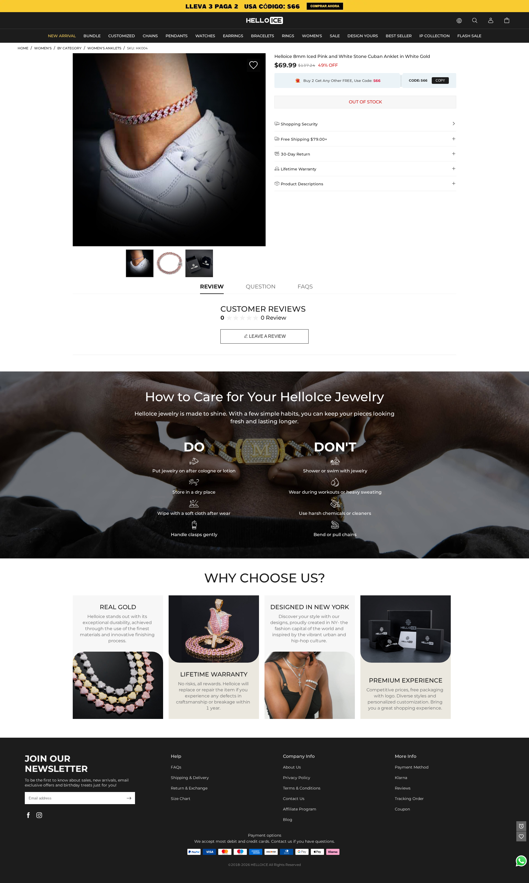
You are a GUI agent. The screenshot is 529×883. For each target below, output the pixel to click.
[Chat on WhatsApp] (521, 860)
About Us (292, 767)
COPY (440, 80)
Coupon (402, 809)
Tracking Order (409, 798)
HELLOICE (259, 865)
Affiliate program (299, 809)
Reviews (403, 788)
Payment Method (411, 767)
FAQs (176, 767)
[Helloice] (264, 6)
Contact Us (293, 798)
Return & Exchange (189, 788)
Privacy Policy (296, 777)
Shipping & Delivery (190, 777)
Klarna (401, 777)
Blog (287, 819)
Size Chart (180, 798)
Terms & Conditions (301, 788)
